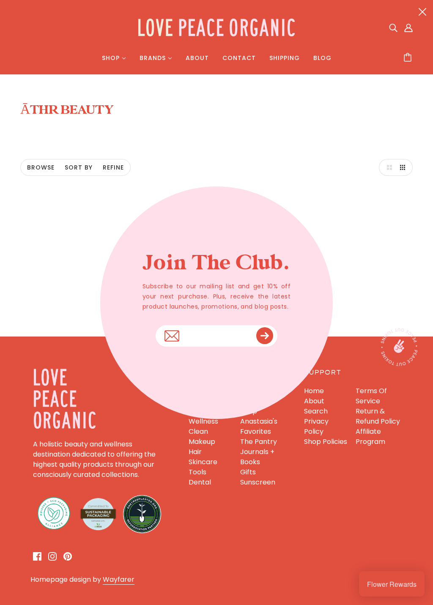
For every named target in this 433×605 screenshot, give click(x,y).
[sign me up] (264, 335)
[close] (422, 11)
